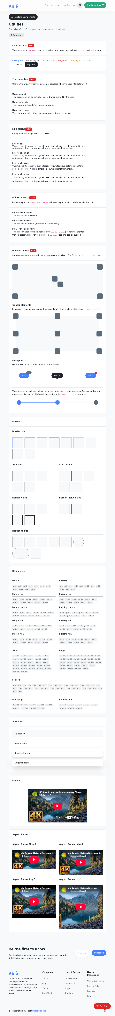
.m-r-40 (30, 642)
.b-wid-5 (94, 705)
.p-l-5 (67, 626)
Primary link (17, 60)
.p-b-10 (74, 613)
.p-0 (61, 586)
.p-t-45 (83, 602)
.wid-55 (31, 659)
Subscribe (99, 953)
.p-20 (81, 586)
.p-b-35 (69, 616)
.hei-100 (91, 662)
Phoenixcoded (39, 1011)
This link (16, 223)
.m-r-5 (21, 639)
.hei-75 (97, 659)
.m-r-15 (35, 639)
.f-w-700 (24, 708)
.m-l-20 (41, 626)
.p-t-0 (62, 599)
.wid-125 (24, 668)
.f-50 (31, 688)
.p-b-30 (62, 616)
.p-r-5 (68, 639)
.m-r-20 (42, 639)
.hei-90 (76, 662)
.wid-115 (47, 665)
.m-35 (15, 589)
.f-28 (60, 685)
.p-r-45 (83, 642)
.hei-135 (63, 668)
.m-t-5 (21, 599)
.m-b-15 (36, 613)
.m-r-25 (49, 639)
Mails (25, 375)
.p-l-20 (86, 626)
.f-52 (36, 688)
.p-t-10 (74, 599)
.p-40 (62, 589)
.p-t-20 (87, 599)
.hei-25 (69, 656)
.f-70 (84, 688)
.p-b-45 (84, 616)
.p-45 (67, 589)
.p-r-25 (93, 639)
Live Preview (69, 5)
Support (68, 988)
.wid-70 (16, 662)
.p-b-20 (88, 613)
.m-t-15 (35, 599)
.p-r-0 (62, 639)
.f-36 (82, 685)
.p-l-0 (62, 626)
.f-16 (29, 685)
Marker (57, 375)
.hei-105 (98, 662)
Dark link (19, 64)
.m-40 (21, 589)
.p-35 (98, 586)
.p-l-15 (80, 626)
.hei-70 (90, 659)
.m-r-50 (45, 642)
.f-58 (52, 688)
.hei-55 (69, 659)
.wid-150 (24, 672)
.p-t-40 (76, 602)
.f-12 (19, 685)
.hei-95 (83, 662)
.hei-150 (85, 668)
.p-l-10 (73, 626)
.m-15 (31, 586)
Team (45, 988)
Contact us (70, 983)
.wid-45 (16, 659)
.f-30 (66, 685)
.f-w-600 (16, 708)
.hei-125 (85, 665)
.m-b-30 (16, 616)
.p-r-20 (87, 639)
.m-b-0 (15, 613)
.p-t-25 (93, 599)
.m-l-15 (34, 626)
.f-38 (87, 685)
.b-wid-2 (70, 705)
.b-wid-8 (79, 708)
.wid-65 (45, 659)
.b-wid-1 (63, 705)
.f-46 (20, 688)
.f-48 (25, 688)
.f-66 (73, 688)
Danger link (62, 60)
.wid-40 (45, 656)
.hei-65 (83, 659)
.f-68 (79, 688)
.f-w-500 (49, 705)
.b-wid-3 (78, 705)
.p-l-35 (69, 629)
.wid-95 (16, 665)
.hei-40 (90, 656)
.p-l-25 (93, 626)
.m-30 (48, 586)
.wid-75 (23, 662)
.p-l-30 (62, 629)
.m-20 (36, 586)
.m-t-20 (42, 599)
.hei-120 (77, 665)
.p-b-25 (95, 613)
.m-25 (42, 586)
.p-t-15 (80, 599)
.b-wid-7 (71, 708)
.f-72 (89, 688)
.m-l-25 (48, 626)
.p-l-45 (82, 629)
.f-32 (71, 685)
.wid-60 (38, 659)
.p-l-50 (89, 629)
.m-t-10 (28, 599)
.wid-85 (38, 662)
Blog (44, 983)
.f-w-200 (24, 705)
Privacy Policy (93, 986)
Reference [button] (17, 35)
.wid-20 (16, 656)
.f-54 (41, 688)
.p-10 (71, 586)
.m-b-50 (46, 616)
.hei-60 (76, 659)
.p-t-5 (68, 599)
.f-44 (15, 688)
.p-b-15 (81, 613)
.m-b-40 (31, 616)
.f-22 (44, 685)
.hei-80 (62, 662)
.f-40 (92, 685)
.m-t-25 (49, 599)
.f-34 (76, 685)
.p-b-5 (68, 613)
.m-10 (25, 586)
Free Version (48, 993)
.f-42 (98, 685)
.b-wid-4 (86, 705)
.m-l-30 (15, 629)
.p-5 (65, 586)
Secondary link (33, 60)
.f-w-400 (40, 705)
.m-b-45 (39, 616)
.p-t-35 (69, 602)
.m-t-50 (45, 602)
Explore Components (25, 17)
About (45, 978)
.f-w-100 (16, 705)
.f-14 (24, 685)
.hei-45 (97, 656)
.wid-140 (48, 668)
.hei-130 (92, 665)
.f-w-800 (32, 708)
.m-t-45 (37, 602)
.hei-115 (69, 665)
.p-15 (76, 586)
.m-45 (27, 589)
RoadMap (69, 993)
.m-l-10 (27, 626)
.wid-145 (16, 672)
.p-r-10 (74, 639)
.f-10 (14, 685)
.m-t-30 (16, 602)
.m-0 (14, 586)
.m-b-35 (23, 616)
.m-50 (33, 589)
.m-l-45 (37, 629)
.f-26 (55, 685)
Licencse (91, 991)
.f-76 (100, 688)
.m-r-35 (23, 642)
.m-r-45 (37, 642)
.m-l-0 (15, 626)
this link (40, 235)
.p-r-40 (76, 642)
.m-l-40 (30, 629)
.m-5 (19, 586)
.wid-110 (39, 665)
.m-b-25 (51, 613)
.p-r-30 (62, 642)
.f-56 (47, 688)
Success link (48, 60)
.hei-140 (70, 668)
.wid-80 (31, 662)
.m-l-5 (21, 626)
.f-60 (57, 688)
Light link (31, 64)
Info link (88, 60)
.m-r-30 (16, 642)
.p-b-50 (91, 616)
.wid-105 (31, 665)
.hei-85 (69, 662)
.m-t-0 (15, 599)
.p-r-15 (80, 639)
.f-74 (94, 688)
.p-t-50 (89, 602)
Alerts (92, 375)
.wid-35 (38, 656)
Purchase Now (94, 5)
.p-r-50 (89, 642)
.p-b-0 (62, 613)
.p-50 (73, 589)
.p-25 (87, 586)
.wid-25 (23, 656)
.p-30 (93, 586)
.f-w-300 (32, 705)
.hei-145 (78, 668)
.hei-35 (83, 656)
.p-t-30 (62, 602)
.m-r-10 (28, 639)
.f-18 (34, 685)
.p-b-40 (77, 616)
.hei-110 (62, 665)
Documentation (52, 5)
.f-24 (50, 685)
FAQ (89, 996)
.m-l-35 (23, 629)
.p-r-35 (69, 642)
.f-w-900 (41, 708)
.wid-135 (40, 668)
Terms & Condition (95, 981)
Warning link (76, 60)
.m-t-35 (23, 602)
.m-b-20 (43, 613)
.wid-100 (23, 665)
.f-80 (20, 691)
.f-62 (63, 688)
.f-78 (15, 691)
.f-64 (68, 688)
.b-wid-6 (63, 708)
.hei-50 (62, 659)
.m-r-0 (15, 639)
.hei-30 (76, 656)
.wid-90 (45, 662)
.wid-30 (31, 656)
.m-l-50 (44, 629)
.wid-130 (32, 668)
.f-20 (39, 685)
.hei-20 (62, 656)
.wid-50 (23, 659)
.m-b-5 (21, 613)
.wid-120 (16, 668)
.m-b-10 (29, 613)
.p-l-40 (75, 629)
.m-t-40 (30, 602)
